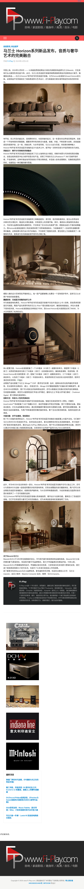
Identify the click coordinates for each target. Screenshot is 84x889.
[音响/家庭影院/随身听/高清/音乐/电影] (42, 19)
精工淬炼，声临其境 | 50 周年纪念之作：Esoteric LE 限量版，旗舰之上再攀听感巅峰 (22, 789)
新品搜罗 (14, 46)
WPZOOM (46, 883)
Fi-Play (10, 61)
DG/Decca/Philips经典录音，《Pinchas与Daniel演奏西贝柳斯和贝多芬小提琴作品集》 (22, 800)
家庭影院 (6, 46)
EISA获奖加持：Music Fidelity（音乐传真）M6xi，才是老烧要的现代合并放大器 (22, 809)
